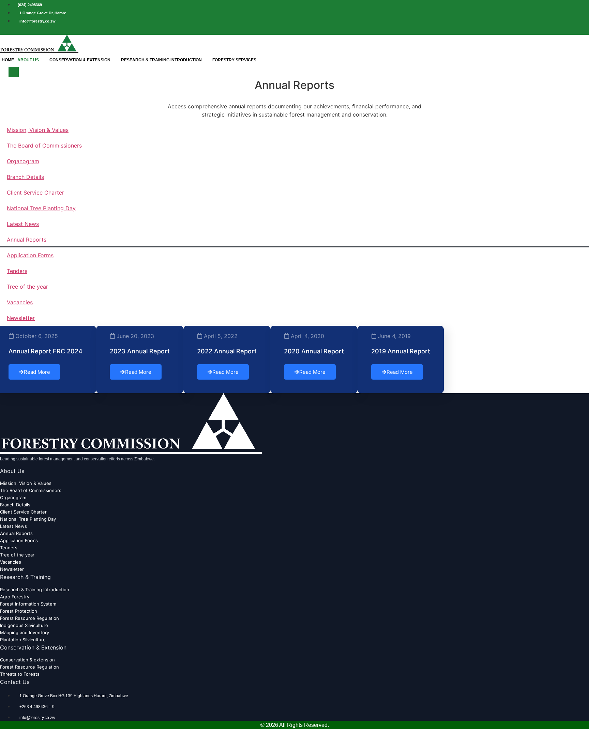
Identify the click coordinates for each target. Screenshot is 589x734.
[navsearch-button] (14, 72)
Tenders (17, 270)
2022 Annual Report (227, 351)
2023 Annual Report (140, 351)
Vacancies (20, 302)
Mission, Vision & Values (38, 129)
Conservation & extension (27, 659)
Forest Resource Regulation (29, 618)
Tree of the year (27, 286)
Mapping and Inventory (24, 632)
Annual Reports (26, 239)
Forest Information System (28, 604)
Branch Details (25, 176)
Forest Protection (18, 611)
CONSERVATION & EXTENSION (79, 60)
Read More (37, 372)
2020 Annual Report (314, 351)
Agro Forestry (14, 596)
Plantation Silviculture (23, 639)
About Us (28, 60)
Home (8, 60)
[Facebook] (582, 30)
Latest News (23, 223)
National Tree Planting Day (41, 208)
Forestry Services (234, 60)
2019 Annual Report (400, 351)
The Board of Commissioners (44, 145)
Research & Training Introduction (161, 60)
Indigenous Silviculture (24, 625)
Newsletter (21, 318)
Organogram (23, 161)
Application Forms (30, 255)
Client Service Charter (35, 192)
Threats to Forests (20, 674)
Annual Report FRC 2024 (45, 351)
